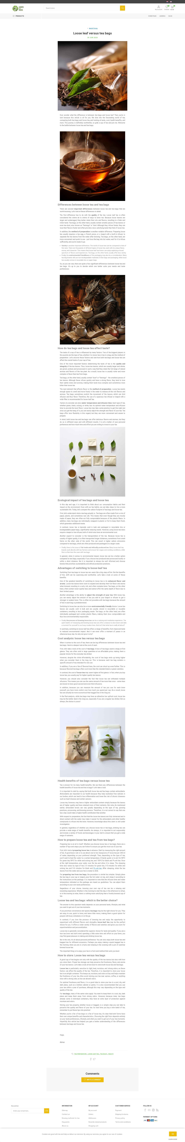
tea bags (103, 1054)
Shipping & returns (121, 1114)
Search (122, 8)
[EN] (171, 1)
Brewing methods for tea (70, 1118)
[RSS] (157, 1110)
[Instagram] (153, 1110)
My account (158, 9)
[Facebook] (145, 1110)
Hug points (65, 1122)
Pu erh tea (97, 868)
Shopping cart (93, 1126)
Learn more (173, 1139)
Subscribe (46, 1110)
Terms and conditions (123, 1122)
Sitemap (65, 1110)
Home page (152, 16)
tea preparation (80, 1054)
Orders (91, 1114)
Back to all (93, 28)
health (110, 1054)
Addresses (92, 1118)
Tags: (73, 1054)
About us (65, 1126)
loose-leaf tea (93, 1054)
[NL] (167, 1)
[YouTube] (149, 1110)
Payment (118, 1110)
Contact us (66, 1114)
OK (173, 1134)
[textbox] (82, 8)
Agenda (162, 16)
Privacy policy (120, 1118)
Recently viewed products (98, 1122)
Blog (170, 16)
